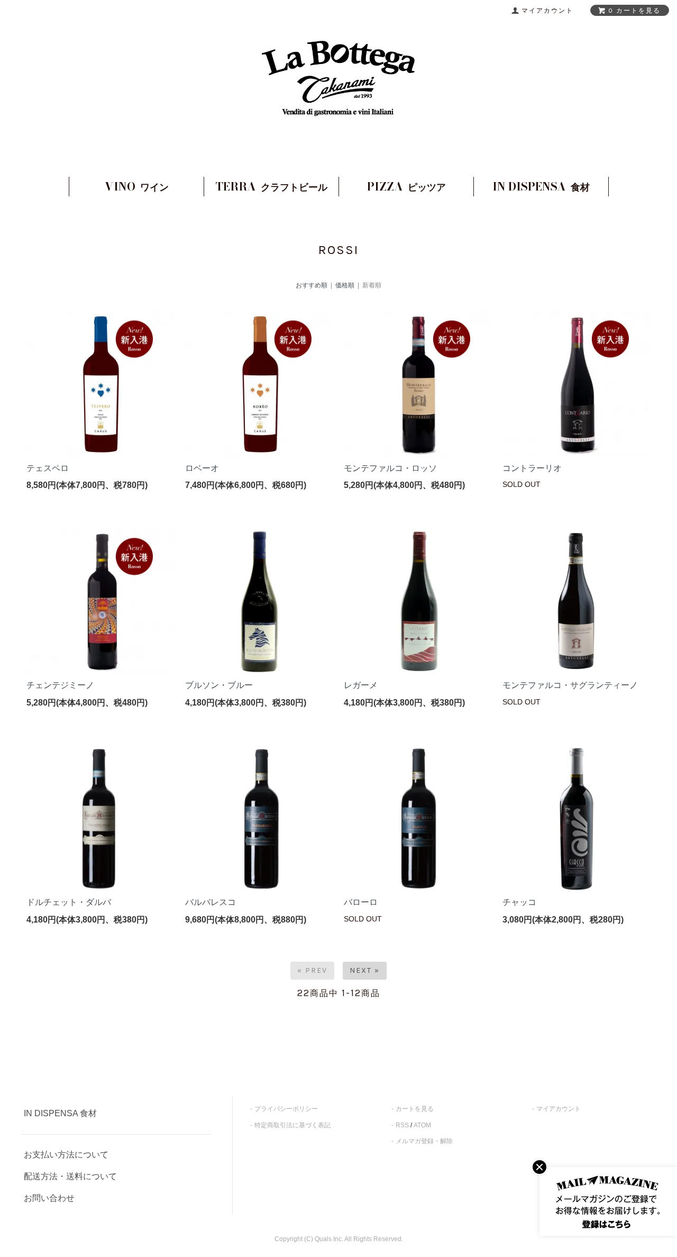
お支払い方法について (66, 1154)
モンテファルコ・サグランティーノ (570, 685)
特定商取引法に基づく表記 (292, 1125)
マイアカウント (558, 1109)
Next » (365, 970)
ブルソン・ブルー (219, 685)
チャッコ (519, 902)
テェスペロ (47, 468)
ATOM (422, 1125)
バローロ (361, 902)
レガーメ (361, 685)
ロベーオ (202, 468)
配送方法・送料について (70, 1176)
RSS (402, 1125)
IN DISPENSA (541, 186)
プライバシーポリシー (286, 1109)
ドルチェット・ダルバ (68, 902)
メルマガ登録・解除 (424, 1141)
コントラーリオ (532, 468)
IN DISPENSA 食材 (60, 1113)
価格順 (344, 285)
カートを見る (415, 1109)
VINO (137, 186)
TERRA (271, 186)
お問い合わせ (49, 1197)
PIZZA (406, 186)
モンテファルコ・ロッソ (390, 468)
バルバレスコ (210, 902)
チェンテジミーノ (60, 685)
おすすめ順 (311, 285)
